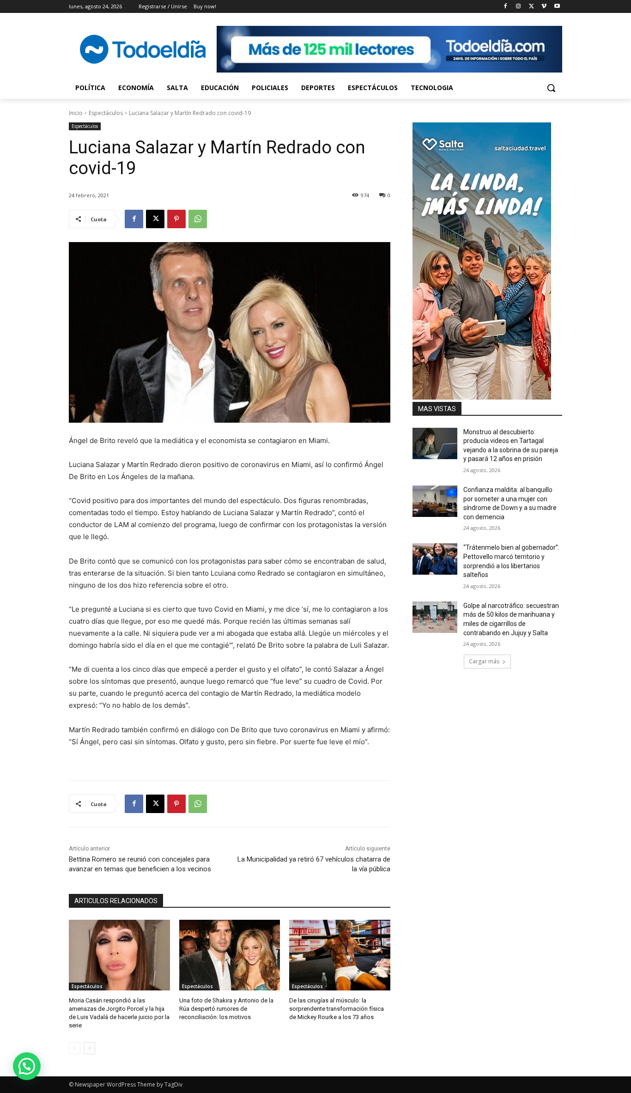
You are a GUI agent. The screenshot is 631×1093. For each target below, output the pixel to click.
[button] (551, 88)
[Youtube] (557, 6)
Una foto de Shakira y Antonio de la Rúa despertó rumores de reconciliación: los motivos (226, 1008)
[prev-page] (74, 1048)
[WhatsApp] (197, 219)
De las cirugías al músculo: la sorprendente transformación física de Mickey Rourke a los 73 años (336, 1008)
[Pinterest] (176, 219)
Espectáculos (106, 113)
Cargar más (484, 661)
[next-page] (89, 1048)
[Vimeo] (544, 6)
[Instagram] (518, 6)
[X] (531, 6)
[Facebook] (505, 6)
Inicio (76, 113)
